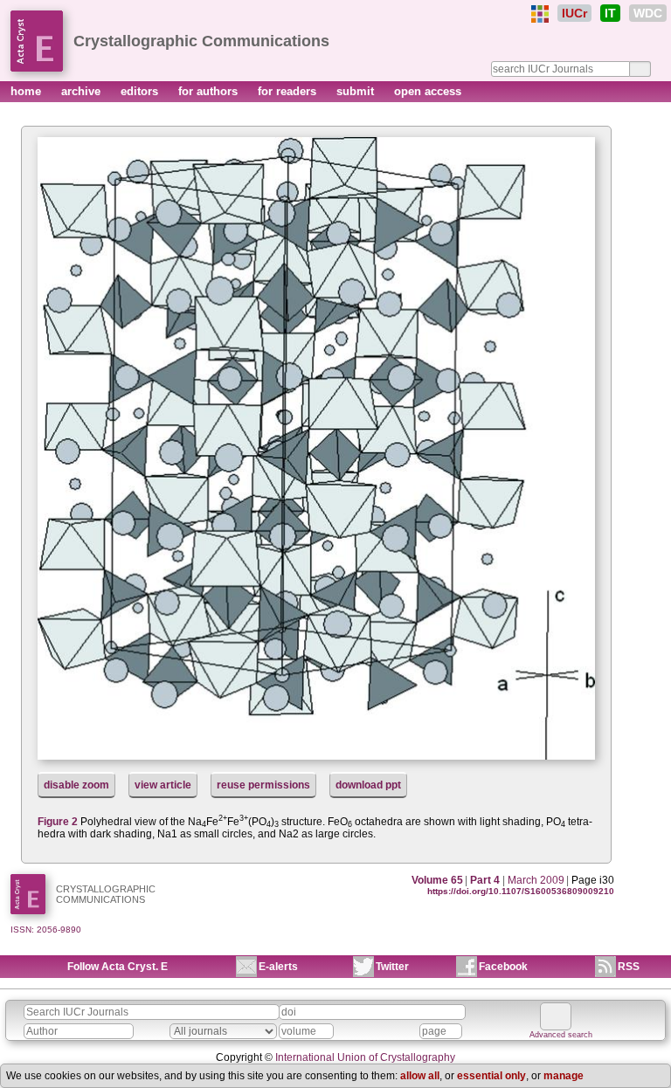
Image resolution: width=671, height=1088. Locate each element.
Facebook (503, 967)
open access (427, 91)
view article (163, 785)
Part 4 (485, 880)
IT (610, 13)
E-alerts (278, 967)
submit (356, 91)
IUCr (574, 13)
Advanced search (560, 1034)
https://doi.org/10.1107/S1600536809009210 (520, 891)
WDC (647, 13)
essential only (491, 1076)
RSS (629, 967)
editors (141, 91)
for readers (289, 91)
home (27, 91)
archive (82, 91)
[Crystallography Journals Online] (540, 14)
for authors (209, 91)
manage (563, 1076)
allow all (419, 1076)
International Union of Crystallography (365, 1057)
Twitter (392, 967)
